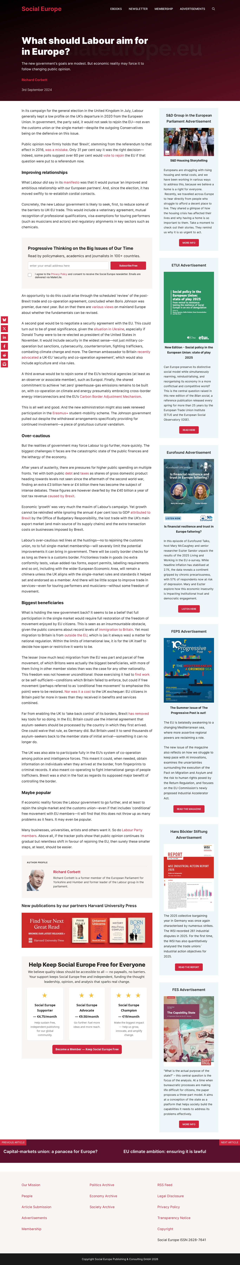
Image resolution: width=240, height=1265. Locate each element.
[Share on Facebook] (4, 346)
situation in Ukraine (109, 329)
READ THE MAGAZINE (189, 809)
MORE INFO (189, 242)
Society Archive (102, 1207)
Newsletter (138, 9)
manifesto (71, 182)
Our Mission (31, 1185)
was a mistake (56, 150)
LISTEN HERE (189, 608)
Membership (164, 9)
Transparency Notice (173, 1218)
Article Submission (36, 1207)
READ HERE (189, 430)
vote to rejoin (113, 155)
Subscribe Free (128, 265)
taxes (84, 473)
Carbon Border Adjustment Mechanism (110, 397)
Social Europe (41, 8)
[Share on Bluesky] (4, 319)
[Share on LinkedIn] (4, 337)
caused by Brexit (61, 496)
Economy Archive (103, 1196)
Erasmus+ (60, 413)
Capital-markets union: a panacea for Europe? (51, 1151)
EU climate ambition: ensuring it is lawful (165, 1151)
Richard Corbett (34, 80)
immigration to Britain (116, 630)
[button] (213, 9)
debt (69, 473)
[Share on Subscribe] (4, 363)
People (27, 1196)
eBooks (116, 9)
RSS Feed (164, 1185)
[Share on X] (4, 328)
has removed (138, 714)
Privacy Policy (59, 273)
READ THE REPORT (189, 967)
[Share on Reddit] (4, 355)
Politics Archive (102, 1185)
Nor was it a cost (77, 692)
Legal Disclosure (170, 1196)
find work (142, 674)
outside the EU (75, 635)
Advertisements (192, 9)
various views (102, 307)
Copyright (165, 1229)
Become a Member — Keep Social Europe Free (87, 1049)
